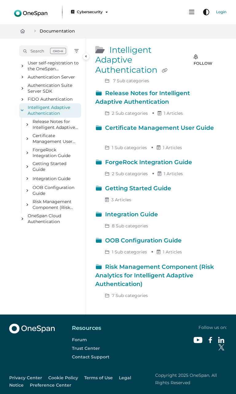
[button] (43, 50)
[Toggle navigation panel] (86, 56)
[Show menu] (192, 12)
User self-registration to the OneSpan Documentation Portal (53, 66)
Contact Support (90, 357)
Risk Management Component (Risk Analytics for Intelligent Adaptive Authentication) (54, 205)
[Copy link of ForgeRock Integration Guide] (203, 163)
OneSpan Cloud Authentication (44, 218)
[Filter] (76, 51)
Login (221, 12)
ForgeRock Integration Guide (51, 152)
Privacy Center (25, 377)
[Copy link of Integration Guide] (169, 215)
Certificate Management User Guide (53, 139)
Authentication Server (51, 77)
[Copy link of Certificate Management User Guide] (105, 137)
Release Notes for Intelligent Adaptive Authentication (54, 125)
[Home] (30, 12)
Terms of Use (98, 377)
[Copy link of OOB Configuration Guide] (193, 241)
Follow (203, 63)
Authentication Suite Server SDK (50, 88)
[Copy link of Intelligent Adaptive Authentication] (164, 70)
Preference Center (50, 385)
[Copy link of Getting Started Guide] (182, 189)
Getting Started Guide (49, 166)
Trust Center (86, 348)
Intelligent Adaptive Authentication (49, 110)
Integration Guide (51, 178)
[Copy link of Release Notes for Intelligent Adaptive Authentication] (180, 103)
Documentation (57, 31)
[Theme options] (206, 12)
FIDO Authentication (50, 99)
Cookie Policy (63, 377)
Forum (79, 339)
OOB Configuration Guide (53, 190)
